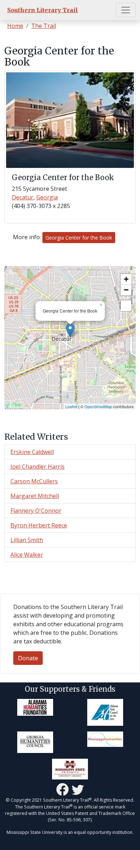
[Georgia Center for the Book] (70, 330)
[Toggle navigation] (126, 10)
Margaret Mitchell (34, 496)
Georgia (47, 197)
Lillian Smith (26, 540)
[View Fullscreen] (126, 305)
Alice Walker (26, 555)
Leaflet (71, 406)
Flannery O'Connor (35, 511)
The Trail (43, 26)
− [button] (126, 289)
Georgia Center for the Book (79, 237)
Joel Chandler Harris (37, 466)
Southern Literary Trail (42, 10)
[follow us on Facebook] (62, 789)
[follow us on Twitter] (78, 789)
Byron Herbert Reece (38, 525)
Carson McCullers (34, 481)
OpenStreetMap (98, 406)
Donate (28, 658)
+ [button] (126, 279)
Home (15, 26)
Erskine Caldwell (32, 452)
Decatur (22, 197)
